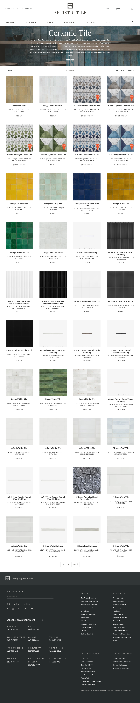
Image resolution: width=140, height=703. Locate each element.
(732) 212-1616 (33, 651)
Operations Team (87, 627)
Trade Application (119, 658)
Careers (84, 631)
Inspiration (68, 22)
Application (30, 22)
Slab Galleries (86, 668)
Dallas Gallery (58, 659)
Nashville (12, 659)
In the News (85, 611)
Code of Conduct (87, 634)
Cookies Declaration (88, 684)
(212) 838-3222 (33, 640)
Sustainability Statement (89, 604)
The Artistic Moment (88, 614)
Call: (12, 9)
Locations (90, 22)
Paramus (54, 637)
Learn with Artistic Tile (120, 631)
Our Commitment (87, 608)
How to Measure (118, 601)
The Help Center (118, 598)
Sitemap (117, 690)
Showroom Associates (88, 624)
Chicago (11, 626)
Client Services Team (88, 621)
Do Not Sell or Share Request (91, 681)
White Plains (56, 648)
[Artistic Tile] (70, 8)
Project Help (117, 608)
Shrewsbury (35, 648)
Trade (107, 9)
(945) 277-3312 (54, 661)
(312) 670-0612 (12, 629)
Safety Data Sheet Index (121, 634)
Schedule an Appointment (21, 619)
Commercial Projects (120, 665)
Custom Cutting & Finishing (122, 662)
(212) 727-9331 (12, 640)
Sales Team (85, 617)
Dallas (31, 626)
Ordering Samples (119, 627)
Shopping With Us (87, 665)
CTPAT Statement (126, 690)
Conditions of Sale (87, 675)
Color (50, 22)
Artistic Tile (89, 690)
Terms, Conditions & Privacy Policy (103, 690)
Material (9, 22)
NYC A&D (32, 637)
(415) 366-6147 (12, 651)
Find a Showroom (87, 662)
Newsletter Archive (119, 624)
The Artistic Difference (88, 598)
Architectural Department (121, 668)
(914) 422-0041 (55, 651)
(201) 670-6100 (55, 640)
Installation (116, 611)
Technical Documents (120, 617)
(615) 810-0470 (12, 661)
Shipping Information (88, 671)
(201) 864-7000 (34, 664)
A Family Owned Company (90, 601)
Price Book (116, 621)
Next (74, 564)
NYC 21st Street (16, 637)
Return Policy (85, 678)
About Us (28, 8)
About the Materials (119, 604)
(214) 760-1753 (33, 629)
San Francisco (15, 648)
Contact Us (85, 658)
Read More (70, 59)
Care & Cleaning (118, 614)
